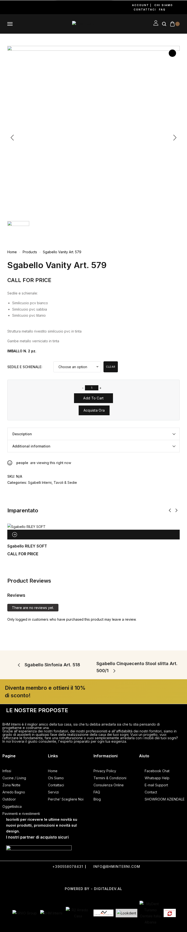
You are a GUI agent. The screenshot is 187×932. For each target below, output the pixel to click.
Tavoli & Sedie (65, 482)
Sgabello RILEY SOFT (27, 546)
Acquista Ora (94, 410)
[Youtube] (17, 7)
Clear (110, 366)
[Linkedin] (30, 7)
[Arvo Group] (24, 913)
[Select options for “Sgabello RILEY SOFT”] (14, 534)
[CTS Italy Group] (170, 913)
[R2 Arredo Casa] (78, 913)
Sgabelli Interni (40, 482)
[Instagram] (11, 7)
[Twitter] (81, 878)
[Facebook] (4, 7)
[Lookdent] (126, 913)
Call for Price (29, 280)
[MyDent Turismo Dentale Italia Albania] (150, 913)
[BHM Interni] (51, 913)
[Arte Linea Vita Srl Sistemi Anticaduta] (103, 913)
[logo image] (83, 24)
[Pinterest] (23, 7)
